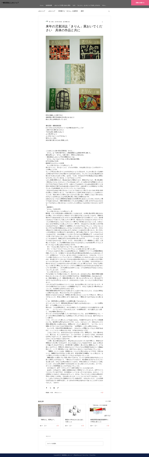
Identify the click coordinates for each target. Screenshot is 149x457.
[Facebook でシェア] (46, 388)
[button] (109, 11)
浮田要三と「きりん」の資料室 (68, 11)
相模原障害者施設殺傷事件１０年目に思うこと (99, 421)
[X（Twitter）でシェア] (50, 388)
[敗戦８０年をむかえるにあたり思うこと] (74, 410)
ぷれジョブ (41, 11)
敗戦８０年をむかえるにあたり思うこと (74, 421)
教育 (82, 11)
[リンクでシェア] (58, 388)
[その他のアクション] (102, 22)
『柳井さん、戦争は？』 (47, 420)
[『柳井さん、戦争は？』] (49, 410)
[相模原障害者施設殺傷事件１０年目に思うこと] (99, 410)
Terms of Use (85, 455)
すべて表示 (108, 401)
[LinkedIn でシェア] (54, 388)
